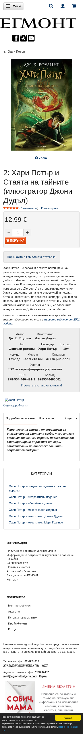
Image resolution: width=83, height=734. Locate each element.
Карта (44, 665)
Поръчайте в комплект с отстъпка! (31, 257)
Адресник (14, 611)
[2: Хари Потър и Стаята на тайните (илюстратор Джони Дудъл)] (41, 105)
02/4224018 (32, 661)
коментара (29, 208)
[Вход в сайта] (62, 6)
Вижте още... (47, 418)
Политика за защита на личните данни (31, 550)
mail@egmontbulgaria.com (20, 676)
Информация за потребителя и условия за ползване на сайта (40, 557)
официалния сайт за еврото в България (49, 651)
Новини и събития (18, 567)
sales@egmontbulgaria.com (21, 665)
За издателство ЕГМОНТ (22, 575)
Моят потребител (19, 605)
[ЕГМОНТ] (38, 22)
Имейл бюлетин (18, 623)
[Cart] (74, 6)
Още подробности (15, 405)
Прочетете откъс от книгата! (41, 385)
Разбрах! (68, 717)
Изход (12, 629)
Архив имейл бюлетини (21, 571)
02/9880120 (42, 672)
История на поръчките (22, 617)
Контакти (12, 579)
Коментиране (49, 208)
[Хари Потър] (14, 400)
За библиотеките (17, 562)
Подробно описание (20, 418)
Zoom (43, 158)
